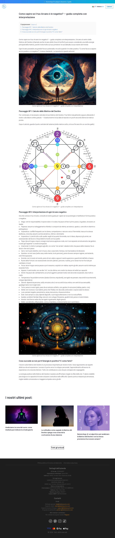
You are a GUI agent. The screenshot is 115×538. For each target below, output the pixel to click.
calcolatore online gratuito (33, 118)
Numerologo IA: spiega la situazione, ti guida (58, 2)
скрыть (34, 24)
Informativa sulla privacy (71, 463)
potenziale (51, 49)
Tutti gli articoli (57, 448)
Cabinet (109, 6)
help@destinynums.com (63, 504)
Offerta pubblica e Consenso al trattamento (49, 463)
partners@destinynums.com (64, 510)
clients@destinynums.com (62, 506)
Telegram (66, 515)
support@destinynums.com (66, 508)
